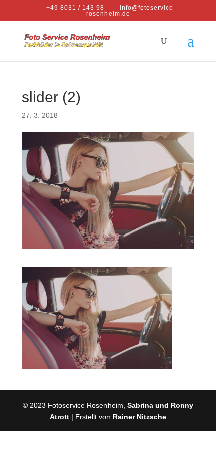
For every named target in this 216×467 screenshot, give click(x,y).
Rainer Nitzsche (139, 417)
